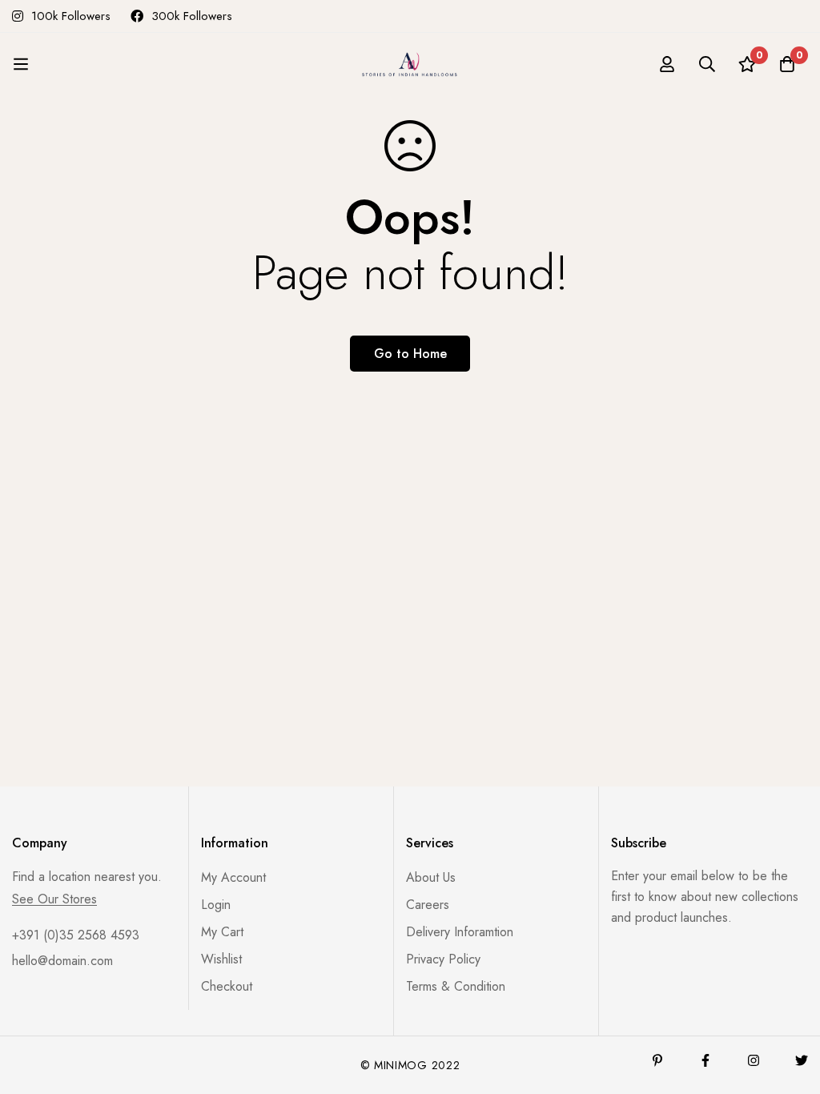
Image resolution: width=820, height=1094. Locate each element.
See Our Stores (54, 899)
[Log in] (667, 64)
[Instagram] (753, 1060)
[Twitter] (801, 1060)
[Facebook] (705, 1060)
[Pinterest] (657, 1060)
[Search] (707, 64)
